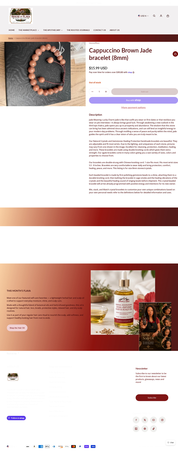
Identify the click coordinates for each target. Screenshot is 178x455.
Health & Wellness (57, 382)
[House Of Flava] (21, 16)
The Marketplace (28, 30)
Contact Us (99, 30)
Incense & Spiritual (57, 392)
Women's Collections (58, 416)
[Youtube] (153, 420)
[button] (154, 15)
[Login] (161, 15)
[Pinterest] (144, 428)
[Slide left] (8, 2)
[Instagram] (162, 420)
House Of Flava (147, 446)
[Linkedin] (136, 428)
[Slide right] (169, 2)
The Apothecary (51, 30)
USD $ (143, 16)
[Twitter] (144, 420)
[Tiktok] (153, 428)
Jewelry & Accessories (59, 396)
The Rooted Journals (78, 30)
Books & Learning (57, 377)
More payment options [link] (133, 107)
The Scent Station (57, 406)
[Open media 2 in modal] (43, 74)
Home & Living (55, 387)
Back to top (12, 353)
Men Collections (56, 411)
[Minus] (92, 91)
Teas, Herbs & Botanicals (60, 401)
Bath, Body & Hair (57, 372)
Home (12, 30)
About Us (115, 30)
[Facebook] (136, 420)
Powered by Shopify (163, 446)
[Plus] (106, 91)
